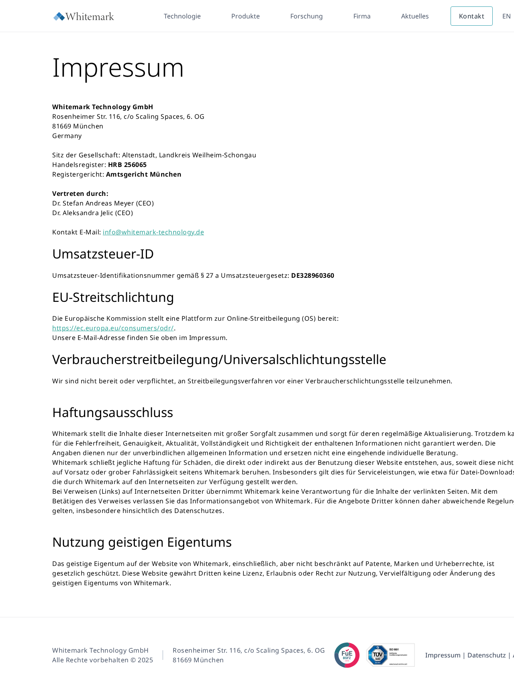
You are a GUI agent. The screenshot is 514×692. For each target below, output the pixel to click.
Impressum (443, 655)
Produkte (245, 16)
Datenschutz (486, 655)
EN (506, 16)
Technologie (182, 16)
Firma (362, 16)
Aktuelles (415, 16)
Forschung (306, 16)
